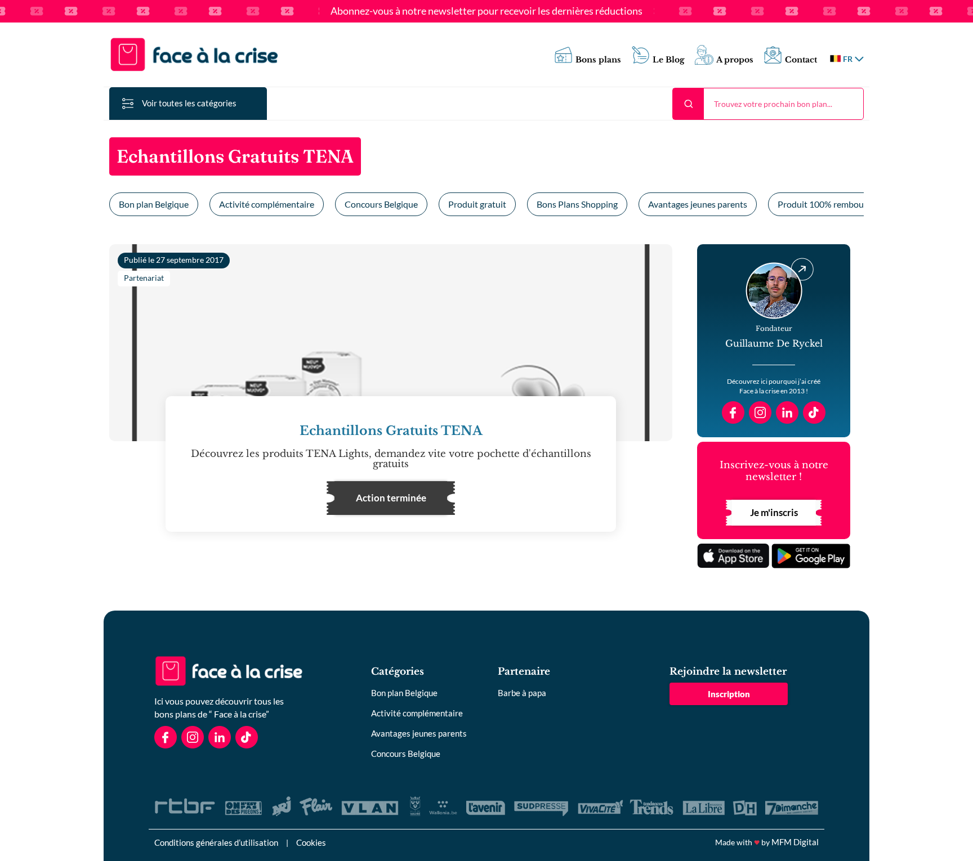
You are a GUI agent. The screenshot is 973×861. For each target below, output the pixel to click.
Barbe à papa (522, 693)
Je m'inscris (774, 512)
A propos (734, 60)
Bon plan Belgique (154, 204)
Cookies (311, 842)
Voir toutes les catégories (189, 103)
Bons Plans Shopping (577, 204)
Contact (801, 60)
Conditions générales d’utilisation (216, 842)
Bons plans (598, 60)
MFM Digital (795, 842)
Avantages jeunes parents (697, 204)
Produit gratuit (477, 204)
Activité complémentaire (266, 204)
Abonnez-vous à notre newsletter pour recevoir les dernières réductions (486, 11)
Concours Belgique (381, 204)
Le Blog (669, 60)
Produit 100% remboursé (827, 204)
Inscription (729, 694)
